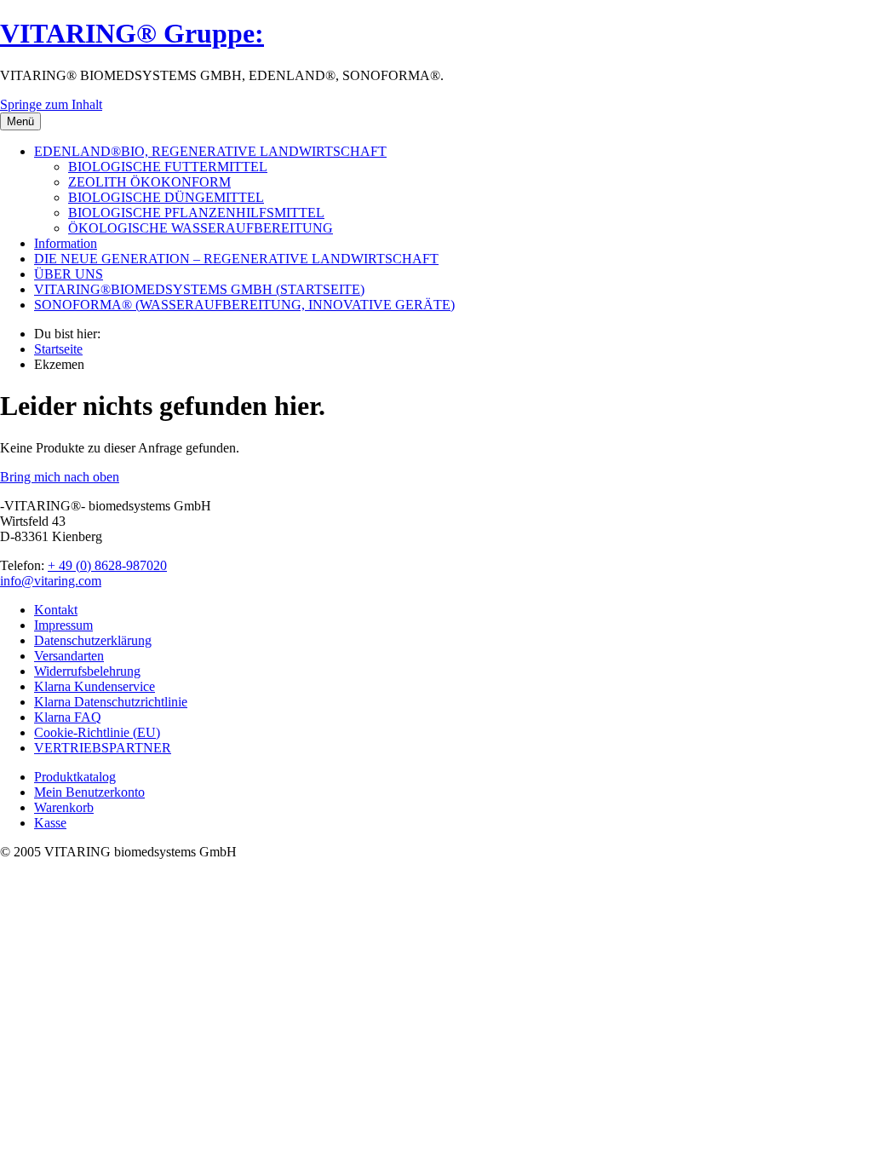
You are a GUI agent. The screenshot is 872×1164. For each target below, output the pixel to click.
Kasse (50, 822)
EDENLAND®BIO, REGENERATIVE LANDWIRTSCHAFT (210, 151)
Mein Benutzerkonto (89, 792)
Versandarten (69, 655)
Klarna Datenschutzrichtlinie (110, 701)
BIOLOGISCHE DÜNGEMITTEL (166, 197)
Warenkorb (64, 807)
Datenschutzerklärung (93, 640)
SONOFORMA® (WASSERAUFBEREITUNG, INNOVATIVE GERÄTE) (244, 304)
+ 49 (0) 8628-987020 (107, 565)
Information (65, 243)
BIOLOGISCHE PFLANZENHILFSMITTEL (196, 212)
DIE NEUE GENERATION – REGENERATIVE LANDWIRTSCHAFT (236, 258)
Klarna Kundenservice (94, 686)
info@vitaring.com (50, 580)
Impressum (63, 625)
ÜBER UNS (68, 274)
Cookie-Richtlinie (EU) (97, 732)
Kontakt (55, 609)
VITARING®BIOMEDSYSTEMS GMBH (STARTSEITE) (199, 289)
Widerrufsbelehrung (87, 671)
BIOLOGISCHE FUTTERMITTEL (167, 166)
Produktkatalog (75, 776)
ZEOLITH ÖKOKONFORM (149, 182)
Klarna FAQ (67, 717)
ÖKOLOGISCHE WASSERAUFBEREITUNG (200, 228)
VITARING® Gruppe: (132, 33)
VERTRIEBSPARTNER (102, 747)
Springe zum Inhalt (51, 104)
